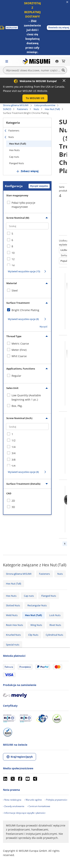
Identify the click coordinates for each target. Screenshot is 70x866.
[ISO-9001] (9, 718)
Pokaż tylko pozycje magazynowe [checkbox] (23, 205)
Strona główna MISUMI (16, 105)
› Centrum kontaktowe (38, 806)
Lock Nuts (54, 615)
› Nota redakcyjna (12, 799)
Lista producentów (44, 105)
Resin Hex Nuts (14, 625)
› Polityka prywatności (56, 799)
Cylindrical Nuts (54, 634)
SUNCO (7, 109)
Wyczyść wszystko (39, 185)
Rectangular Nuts (37, 605)
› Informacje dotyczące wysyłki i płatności (24, 812)
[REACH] (7, 732)
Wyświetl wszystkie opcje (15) (24, 271)
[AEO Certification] (42, 718)
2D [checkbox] (13, 500)
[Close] (64, 81)
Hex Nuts (14, 150)
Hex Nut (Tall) (52, 109)
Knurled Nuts (13, 634)
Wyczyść (43, 326)
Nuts (36, 109)
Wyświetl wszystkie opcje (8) (23, 319)
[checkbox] (27, 233)
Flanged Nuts (16, 163)
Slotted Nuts (13, 605)
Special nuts (12, 644)
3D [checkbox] (13, 507)
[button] (35, 98)
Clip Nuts (33, 634)
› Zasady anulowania (13, 806)
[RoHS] (57, 718)
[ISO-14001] (26, 718)
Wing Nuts (36, 625)
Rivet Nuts (55, 625)
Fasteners (22, 109)
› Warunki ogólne (33, 799)
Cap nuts (14, 156)
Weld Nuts (12, 615)
